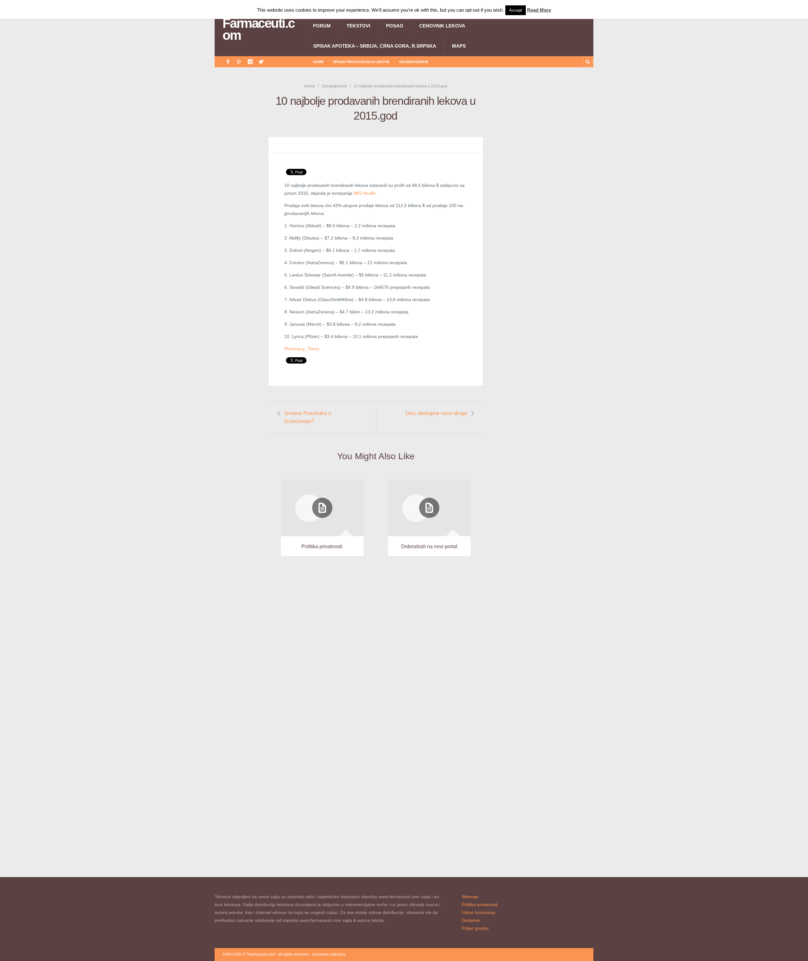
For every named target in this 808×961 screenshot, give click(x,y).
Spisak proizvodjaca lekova (361, 62)
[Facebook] (228, 61)
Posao (394, 25)
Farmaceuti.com (258, 29)
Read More (539, 10)
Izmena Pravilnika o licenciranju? (307, 417)
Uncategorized (334, 86)
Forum (322, 25)
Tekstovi (358, 25)
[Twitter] (261, 61)
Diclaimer (471, 920)
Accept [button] (515, 10)
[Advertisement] (546, 177)
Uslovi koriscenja (478, 912)
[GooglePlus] (239, 61)
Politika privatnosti (321, 546)
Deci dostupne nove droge (436, 413)
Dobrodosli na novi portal (429, 546)
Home (318, 62)
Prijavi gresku (475, 928)
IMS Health (365, 193)
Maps (459, 46)
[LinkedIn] (250, 61)
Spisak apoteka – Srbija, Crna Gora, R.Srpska (374, 46)
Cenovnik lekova (442, 25)
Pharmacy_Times (301, 348)
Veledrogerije (413, 62)
